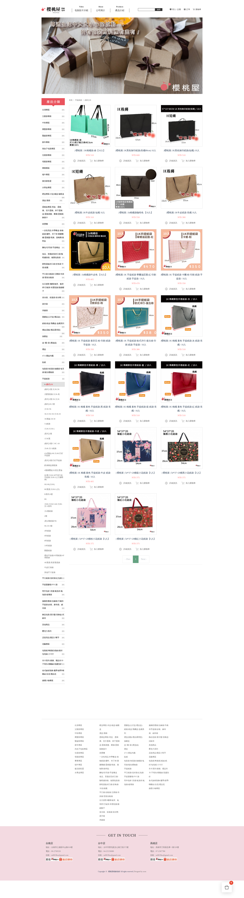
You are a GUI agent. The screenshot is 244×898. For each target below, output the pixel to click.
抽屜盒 (52, 336)
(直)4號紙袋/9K (50, 521)
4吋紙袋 (47, 531)
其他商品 (53, 625)
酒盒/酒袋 (52, 200)
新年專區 (53, 142)
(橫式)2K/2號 (49, 404)
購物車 (231, 883)
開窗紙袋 (48, 550)
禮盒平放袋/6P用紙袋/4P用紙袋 (54, 556)
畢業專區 (53, 168)
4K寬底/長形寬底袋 (52, 562)
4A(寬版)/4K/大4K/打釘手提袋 (53, 454)
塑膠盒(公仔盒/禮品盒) (53, 317)
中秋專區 (53, 123)
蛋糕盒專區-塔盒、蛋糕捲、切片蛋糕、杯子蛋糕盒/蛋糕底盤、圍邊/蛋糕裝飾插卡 (53, 212)
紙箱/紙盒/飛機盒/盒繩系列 (53, 324)
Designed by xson (140, 872)
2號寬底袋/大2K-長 (52, 394)
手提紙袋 (53, 379)
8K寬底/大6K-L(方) (52, 489)
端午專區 (53, 174)
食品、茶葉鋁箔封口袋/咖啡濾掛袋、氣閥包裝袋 (53, 256)
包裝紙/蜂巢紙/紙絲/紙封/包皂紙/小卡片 (53, 652)
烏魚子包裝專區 (53, 149)
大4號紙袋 (48, 511)
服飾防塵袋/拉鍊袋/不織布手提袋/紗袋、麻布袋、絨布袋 (53, 604)
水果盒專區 (53, 187)
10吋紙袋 (48, 546)
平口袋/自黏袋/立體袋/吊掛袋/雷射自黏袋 (53, 276)
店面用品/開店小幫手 (53, 637)
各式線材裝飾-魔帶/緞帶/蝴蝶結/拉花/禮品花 (53, 672)
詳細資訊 (81, 161)
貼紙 (53, 362)
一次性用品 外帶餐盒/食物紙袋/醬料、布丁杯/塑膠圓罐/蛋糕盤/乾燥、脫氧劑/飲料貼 (53, 235)
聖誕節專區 (53, 136)
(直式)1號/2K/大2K (51, 399)
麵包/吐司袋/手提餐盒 (53, 247)
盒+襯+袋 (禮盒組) (53, 343)
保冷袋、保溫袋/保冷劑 (53, 297)
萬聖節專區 (53, 129)
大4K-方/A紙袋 (50, 448)
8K (45, 499)
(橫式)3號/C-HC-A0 (52, 443)
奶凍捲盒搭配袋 (50, 465)
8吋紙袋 (47, 541)
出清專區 (53, 110)
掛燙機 (53, 224)
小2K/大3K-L (49, 429)
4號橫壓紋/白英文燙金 (53, 470)
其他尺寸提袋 (49, 572)
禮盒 (53, 349)
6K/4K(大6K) (49, 484)
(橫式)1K (88, 100)
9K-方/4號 (48, 526)
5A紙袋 (47, 424)
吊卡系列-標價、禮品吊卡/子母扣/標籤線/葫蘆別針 (53, 662)
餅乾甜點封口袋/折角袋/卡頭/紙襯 (53, 266)
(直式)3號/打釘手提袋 (53, 460)
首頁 (70, 100)
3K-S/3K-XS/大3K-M (52, 414)
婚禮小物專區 (53, 680)
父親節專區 (53, 116)
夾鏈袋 (53, 310)
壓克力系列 (53, 631)
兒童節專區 (53, 155)
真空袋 (53, 304)
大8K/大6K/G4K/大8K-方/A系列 (53, 505)
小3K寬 (47, 439)
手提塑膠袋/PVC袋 (53, 585)
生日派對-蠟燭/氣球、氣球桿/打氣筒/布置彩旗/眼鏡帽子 (53, 287)
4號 (45, 516)
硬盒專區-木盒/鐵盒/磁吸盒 (53, 195)
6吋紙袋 (47, 536)
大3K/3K (47, 409)
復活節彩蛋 (53, 181)
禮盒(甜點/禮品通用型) (53, 331)
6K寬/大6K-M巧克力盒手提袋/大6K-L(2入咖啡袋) (53, 477)
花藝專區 (53, 644)
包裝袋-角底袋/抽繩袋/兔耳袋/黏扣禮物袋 (53, 370)
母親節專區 (53, 162)
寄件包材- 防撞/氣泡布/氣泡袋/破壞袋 (53, 593)
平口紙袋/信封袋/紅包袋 (53, 578)
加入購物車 (99, 161)
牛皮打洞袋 (49, 567)
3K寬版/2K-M (49, 419)
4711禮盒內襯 (53, 356)
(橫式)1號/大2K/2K (51, 389)
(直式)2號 (48, 434)
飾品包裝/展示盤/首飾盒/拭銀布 (53, 616)
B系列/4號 (48, 494)
